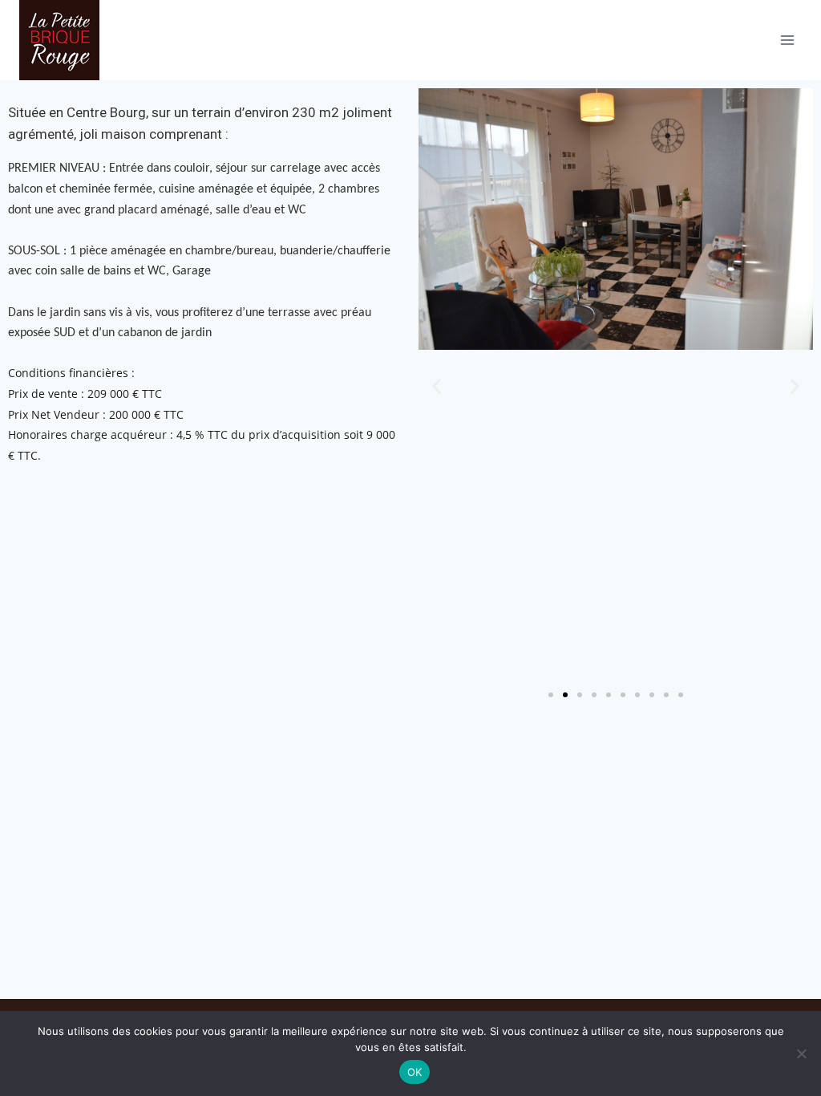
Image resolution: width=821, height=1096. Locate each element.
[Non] (801, 1053)
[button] (437, 386)
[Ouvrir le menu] (787, 39)
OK (415, 1072)
